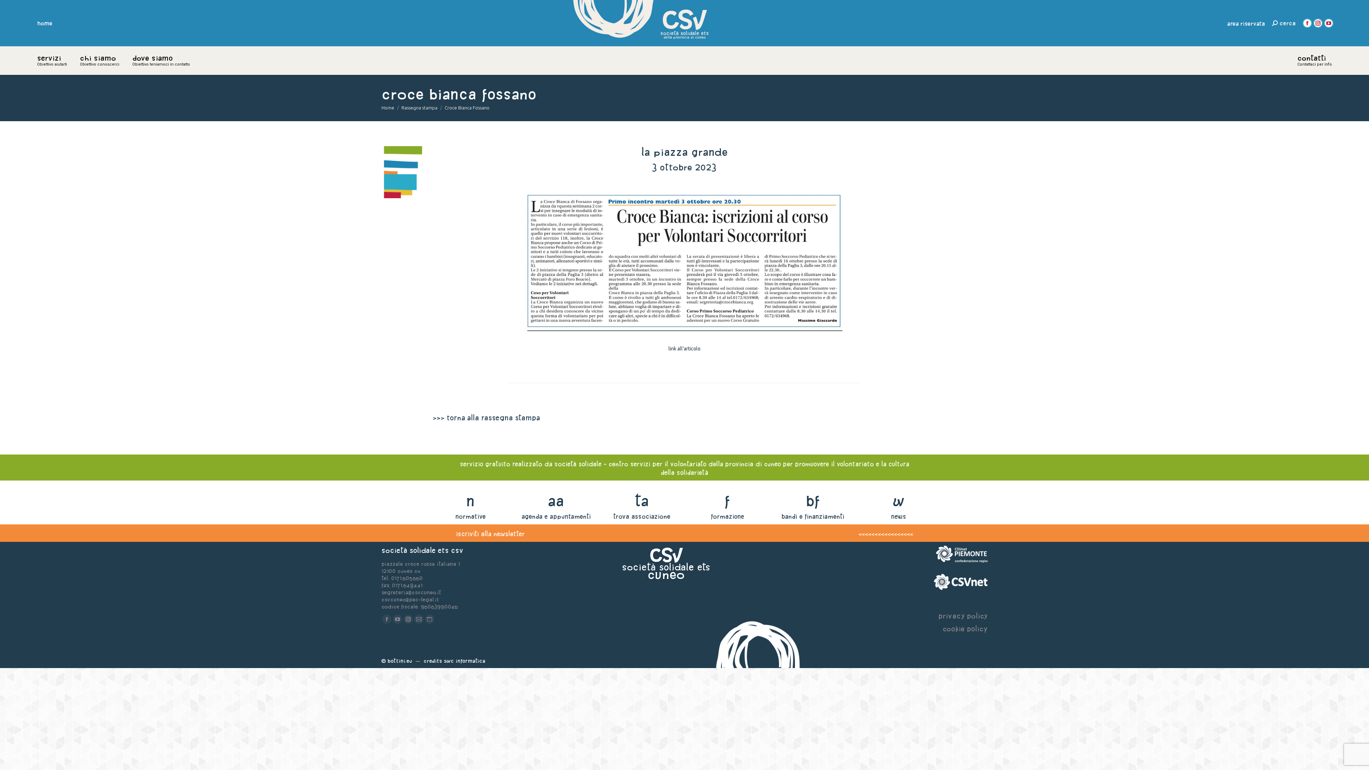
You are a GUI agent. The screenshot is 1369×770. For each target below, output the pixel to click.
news (898, 516)
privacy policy (963, 615)
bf (813, 500)
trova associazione (641, 516)
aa (556, 500)
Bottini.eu (400, 660)
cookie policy (965, 628)
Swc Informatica (464, 660)
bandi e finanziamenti (812, 516)
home (44, 23)
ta (641, 500)
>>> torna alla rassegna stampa (486, 417)
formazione (727, 516)
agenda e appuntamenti (556, 516)
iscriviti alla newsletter (490, 534)
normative (470, 516)
